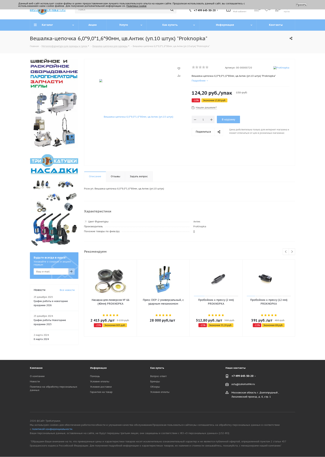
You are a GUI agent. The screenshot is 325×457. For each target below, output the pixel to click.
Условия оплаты (99, 381)
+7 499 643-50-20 (205, 10)
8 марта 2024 (41, 339)
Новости (35, 381)
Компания (36, 368)
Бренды (155, 381)
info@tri (237, 384)
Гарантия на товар (101, 392)
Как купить (157, 368)
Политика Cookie (136, 6)
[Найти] (171, 9)
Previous (286, 252)
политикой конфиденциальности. (52, 429)
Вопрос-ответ (158, 376)
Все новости (67, 290)
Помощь (95, 376)
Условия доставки (101, 386)
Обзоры (155, 386)
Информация (98, 368)
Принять (301, 4)
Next (292, 252)
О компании (37, 376)
